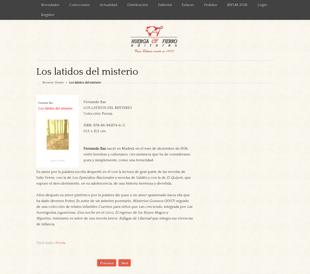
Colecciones (80, 5)
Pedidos (210, 5)
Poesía (60, 243)
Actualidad (108, 5)
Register (47, 15)
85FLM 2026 (237, 5)
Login (262, 5)
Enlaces (188, 5)
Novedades (50, 5)
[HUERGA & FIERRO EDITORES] (155, 40)
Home (59, 82)
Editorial (165, 5)
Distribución (137, 5)
